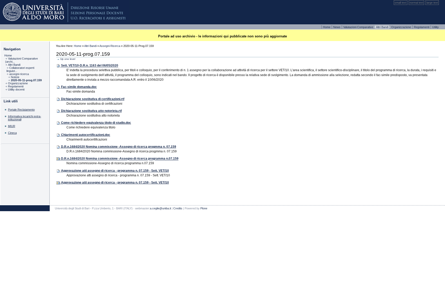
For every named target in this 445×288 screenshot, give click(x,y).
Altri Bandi (90, 45)
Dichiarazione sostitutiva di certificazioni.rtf (92, 99)
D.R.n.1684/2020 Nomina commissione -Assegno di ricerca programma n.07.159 (119, 159)
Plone (64, 12)
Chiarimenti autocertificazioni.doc (85, 135)
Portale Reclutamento (21, 109)
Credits (177, 208)
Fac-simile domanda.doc (79, 87)
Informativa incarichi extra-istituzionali (24, 118)
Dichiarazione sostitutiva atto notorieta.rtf (91, 111)
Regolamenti (422, 27)
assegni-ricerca (109, 45)
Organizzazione (401, 27)
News (337, 27)
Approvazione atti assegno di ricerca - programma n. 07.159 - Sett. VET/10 (115, 170)
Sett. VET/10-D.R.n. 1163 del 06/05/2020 (89, 66)
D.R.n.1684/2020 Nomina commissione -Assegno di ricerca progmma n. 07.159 (118, 147)
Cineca (12, 132)
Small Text (400, 2)
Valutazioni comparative (358, 27)
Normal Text (416, 2)
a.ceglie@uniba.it (160, 208)
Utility (435, 27)
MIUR (11, 126)
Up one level (67, 58)
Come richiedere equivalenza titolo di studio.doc (96, 123)
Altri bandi (382, 27)
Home (327, 27)
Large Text (432, 2)
